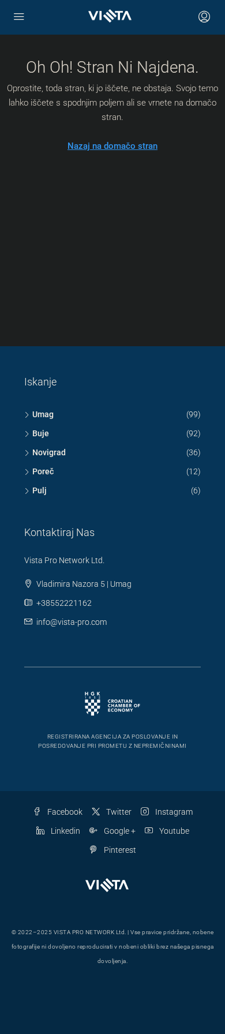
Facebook (64, 811)
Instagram (173, 811)
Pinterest (119, 850)
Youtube (173, 831)
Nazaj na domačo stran (113, 146)
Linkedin (64, 831)
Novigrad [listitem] (49, 452)
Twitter (118, 811)
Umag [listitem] (43, 414)
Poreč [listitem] (43, 471)
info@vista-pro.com (71, 622)
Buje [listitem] (40, 433)
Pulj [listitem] (39, 490)
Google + (119, 831)
